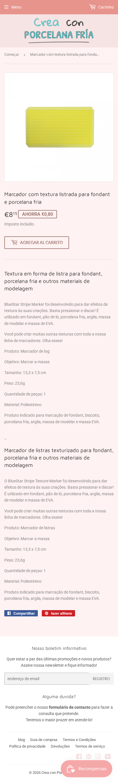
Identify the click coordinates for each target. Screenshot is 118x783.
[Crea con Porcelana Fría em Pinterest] (89, 757)
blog (21, 740)
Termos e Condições (79, 740)
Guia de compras (44, 740)
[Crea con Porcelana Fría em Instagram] (98, 757)
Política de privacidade (27, 746)
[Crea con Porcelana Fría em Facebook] (79, 757)
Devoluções (60, 746)
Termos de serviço (90, 746)
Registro (101, 679)
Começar (11, 54)
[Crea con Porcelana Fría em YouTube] (108, 757)
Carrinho (105, 7)
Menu (16, 7)
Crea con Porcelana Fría (61, 772)
